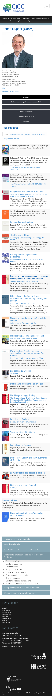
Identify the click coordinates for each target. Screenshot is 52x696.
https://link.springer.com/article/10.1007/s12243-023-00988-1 (28, 185)
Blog (3, 88)
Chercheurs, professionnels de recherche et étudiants (23, 556)
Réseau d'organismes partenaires (19, 592)
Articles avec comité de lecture (35, 134)
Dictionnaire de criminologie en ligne (26, 383)
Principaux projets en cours (26, 116)
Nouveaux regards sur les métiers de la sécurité (28, 319)
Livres (6, 134)
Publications (26, 97)
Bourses (5, 616)
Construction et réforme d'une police (26, 512)
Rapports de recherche (11, 139)
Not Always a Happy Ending (22, 395)
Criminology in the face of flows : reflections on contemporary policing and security (28, 298)
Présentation (6, 618)
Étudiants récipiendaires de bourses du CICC (23, 583)
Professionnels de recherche (17, 575)
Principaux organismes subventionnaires (21, 587)
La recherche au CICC (15, 18)
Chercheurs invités (13, 578)
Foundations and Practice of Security (27, 191)
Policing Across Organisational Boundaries (24, 255)
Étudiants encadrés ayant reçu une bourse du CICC (26, 102)
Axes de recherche (12, 544)
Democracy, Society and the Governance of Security (28, 458)
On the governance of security (23, 484)
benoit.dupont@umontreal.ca (10, 91)
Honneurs (26, 107)
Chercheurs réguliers (15, 21)
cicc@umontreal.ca (15, 646)
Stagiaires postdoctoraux (16, 572)
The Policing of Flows (20, 234)
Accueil (4, 18)
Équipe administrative (14, 569)
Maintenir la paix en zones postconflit (27, 335)
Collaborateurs (12, 567)
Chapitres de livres (16, 134)
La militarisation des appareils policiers (27, 472)
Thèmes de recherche (26, 112)
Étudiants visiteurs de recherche (18, 581)
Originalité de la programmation (18, 539)
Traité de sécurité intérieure (22, 432)
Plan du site (6, 622)
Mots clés (26, 121)
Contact (4, 620)
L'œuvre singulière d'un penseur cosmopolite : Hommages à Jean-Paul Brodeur (27, 353)
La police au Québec (19, 419)
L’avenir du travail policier (21, 222)
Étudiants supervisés (14, 564)
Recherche (6, 610)
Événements (6, 612)
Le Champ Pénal (9, 500)
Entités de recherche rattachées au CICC (22, 549)
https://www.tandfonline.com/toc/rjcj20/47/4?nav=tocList (25, 168)
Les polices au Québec (20, 370)
